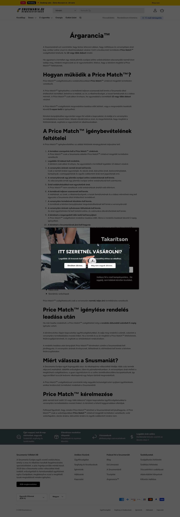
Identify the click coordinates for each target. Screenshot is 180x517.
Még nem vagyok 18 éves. (101, 265)
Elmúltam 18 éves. (75, 265)
